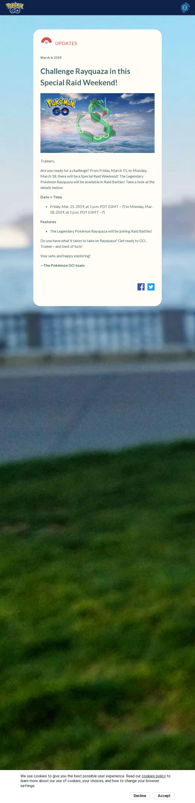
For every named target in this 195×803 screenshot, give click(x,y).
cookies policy (154, 776)
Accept (164, 796)
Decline (140, 796)
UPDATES (66, 43)
